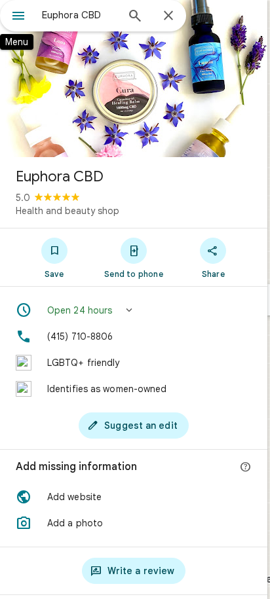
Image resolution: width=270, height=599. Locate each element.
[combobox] (79, 15)
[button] (133, 310)
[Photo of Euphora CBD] (133, 78)
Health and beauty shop (67, 211)
